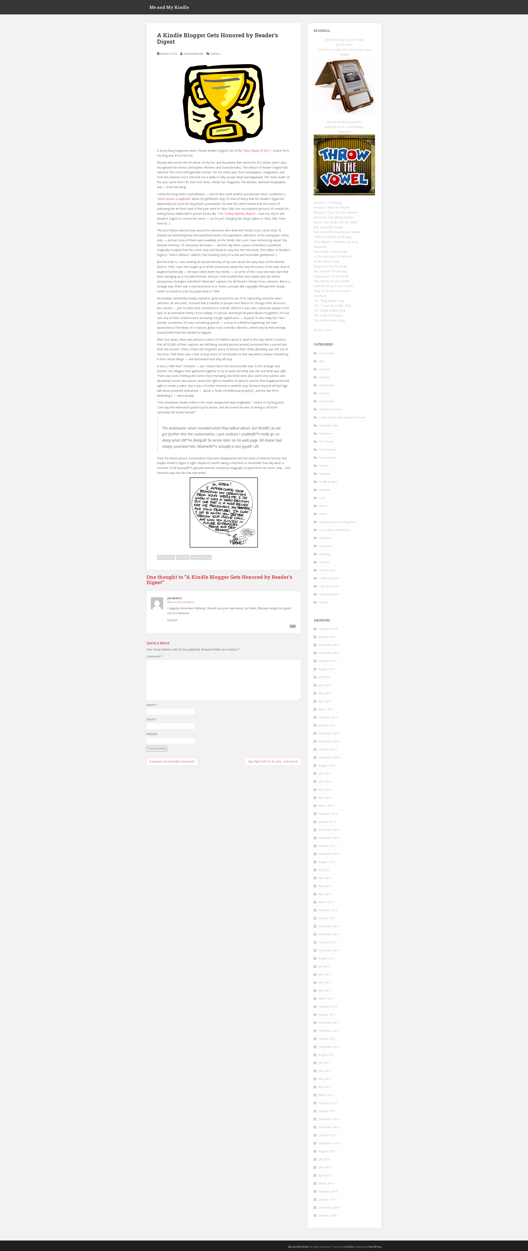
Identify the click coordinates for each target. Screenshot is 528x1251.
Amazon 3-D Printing (328, 203)
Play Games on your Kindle (332, 281)
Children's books (330, 409)
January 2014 (327, 822)
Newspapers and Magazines (338, 522)
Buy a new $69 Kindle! (328, 227)
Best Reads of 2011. (257, 150)
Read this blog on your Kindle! (333, 286)
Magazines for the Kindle (330, 266)
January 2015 (327, 725)
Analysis (324, 377)
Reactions (325, 546)
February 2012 (327, 1006)
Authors (215, 53)
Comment (154, 656)
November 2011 (329, 1031)
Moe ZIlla (182, 557)
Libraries (324, 490)
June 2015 (324, 685)
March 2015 (326, 709)
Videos (323, 602)
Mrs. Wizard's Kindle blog (330, 271)
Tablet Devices (329, 578)
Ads (321, 361)
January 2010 (327, 1199)
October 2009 (327, 1215)
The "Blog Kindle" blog (329, 301)
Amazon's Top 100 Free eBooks (335, 212)
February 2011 (327, 1103)
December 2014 (329, 733)
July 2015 (324, 677)
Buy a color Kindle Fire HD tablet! (336, 222)
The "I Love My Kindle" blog (332, 305)
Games (324, 466)
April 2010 (324, 1175)
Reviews (324, 562)
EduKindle (320, 247)
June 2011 (324, 1071)
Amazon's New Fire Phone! (332, 207)
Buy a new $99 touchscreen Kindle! (337, 232)
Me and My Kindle (169, 7)
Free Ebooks (327, 449)
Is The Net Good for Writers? (333, 256)
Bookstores (327, 401)
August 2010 (326, 1151)
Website (151, 734)
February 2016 (327, 629)
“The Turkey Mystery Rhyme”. (237, 214)
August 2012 (326, 958)
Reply (293, 626)
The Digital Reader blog (329, 310)
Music (323, 506)
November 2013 (329, 838)
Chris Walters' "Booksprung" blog (336, 242)
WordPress (375, 1247)
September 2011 (329, 1047)
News (323, 514)
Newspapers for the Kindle (331, 276)
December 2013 (329, 830)
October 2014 (327, 749)
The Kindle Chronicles (328, 315)
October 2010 (327, 1135)
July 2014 (324, 773)
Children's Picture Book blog (332, 237)
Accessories (327, 353)
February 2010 (327, 1191)
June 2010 (324, 1167)
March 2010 (326, 1183)
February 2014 (327, 814)
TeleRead (320, 296)
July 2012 (324, 966)
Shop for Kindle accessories (332, 291)
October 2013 (327, 846)
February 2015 (327, 717)
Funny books (327, 458)
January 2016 (327, 637)
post (166, 230)
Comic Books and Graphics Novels (342, 417)
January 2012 (327, 1015)
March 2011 (326, 1095)
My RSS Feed (322, 330)
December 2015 (329, 645)
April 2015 (324, 701)
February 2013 (327, 910)
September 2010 (329, 1143)
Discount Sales (329, 425)
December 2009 (329, 1207)
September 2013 (329, 854)
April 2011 (324, 1087)
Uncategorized (328, 594)
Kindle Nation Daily (326, 261)
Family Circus (166, 557)
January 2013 (327, 918)
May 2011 (324, 1079)
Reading (324, 554)
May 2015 (324, 693)
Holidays (324, 474)
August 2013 (326, 862)
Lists (322, 498)
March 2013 (326, 902)
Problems (325, 538)
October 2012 (327, 942)
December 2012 (329, 926)
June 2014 (324, 781)
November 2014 (329, 741)
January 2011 (327, 1111)
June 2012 (324, 974)
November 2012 (329, 934)
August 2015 (326, 669)
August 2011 (326, 1055)
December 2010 (329, 1119)
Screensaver (327, 570)
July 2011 (324, 1063)
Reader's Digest (201, 557)
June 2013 (324, 878)
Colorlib (348, 1247)
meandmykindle (193, 53)
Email (151, 719)
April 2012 (324, 990)
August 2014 (326, 765)
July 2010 (324, 1159)
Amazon (324, 369)
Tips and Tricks (329, 586)
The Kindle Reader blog (329, 320)
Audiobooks (327, 385)
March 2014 (326, 806)
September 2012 (329, 950)
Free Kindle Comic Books (330, 252)
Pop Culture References (335, 530)
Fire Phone (326, 441)
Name (151, 705)
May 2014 (324, 789)
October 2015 (327, 661)
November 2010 (329, 1127)
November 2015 (329, 653)
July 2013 (324, 870)
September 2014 (329, 757)
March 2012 (326, 998)
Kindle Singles (328, 482)
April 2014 (324, 798)
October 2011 (327, 1039)
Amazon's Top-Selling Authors (334, 217)
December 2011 (329, 1023)
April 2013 (324, 894)
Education (325, 433)
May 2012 (324, 982)
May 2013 (324, 886)
